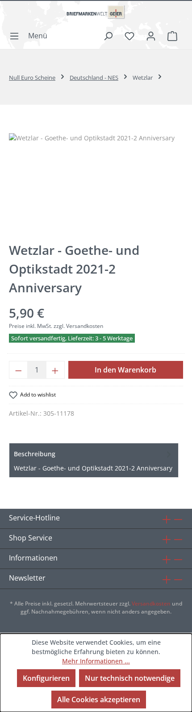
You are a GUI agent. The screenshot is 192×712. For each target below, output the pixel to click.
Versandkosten (151, 603)
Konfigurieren (46, 678)
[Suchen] (108, 36)
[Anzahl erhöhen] (55, 370)
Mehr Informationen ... (96, 661)
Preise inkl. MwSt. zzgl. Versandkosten (56, 326)
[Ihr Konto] (151, 36)
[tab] (94, 460)
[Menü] (31, 36)
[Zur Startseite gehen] (96, 15)
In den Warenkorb (125, 370)
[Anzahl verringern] (18, 370)
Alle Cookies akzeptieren (98, 699)
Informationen (33, 558)
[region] (96, 183)
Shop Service (30, 538)
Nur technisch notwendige (130, 678)
